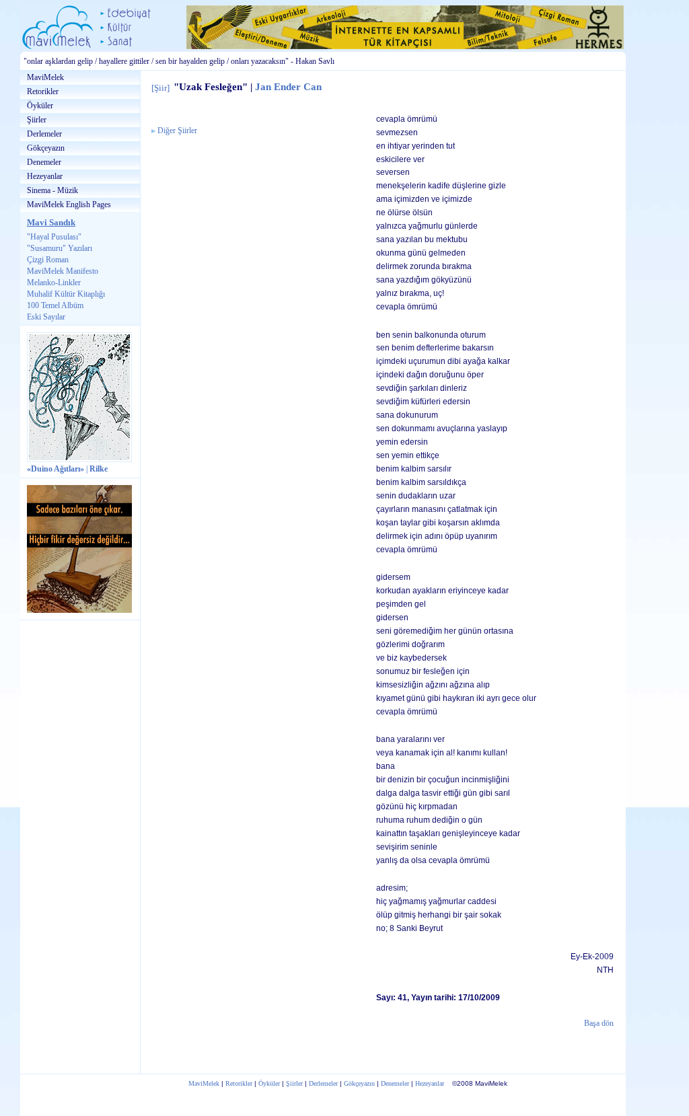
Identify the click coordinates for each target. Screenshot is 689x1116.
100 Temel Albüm (55, 305)
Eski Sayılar (46, 317)
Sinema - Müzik (52, 190)
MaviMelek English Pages (69, 204)
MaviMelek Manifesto (62, 271)
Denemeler (44, 162)
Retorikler (43, 91)
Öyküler (40, 105)
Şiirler (36, 119)
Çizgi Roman (48, 259)
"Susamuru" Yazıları (59, 248)
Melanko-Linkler (54, 282)
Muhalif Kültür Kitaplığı (66, 294)
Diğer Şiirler (177, 130)
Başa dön (599, 1023)
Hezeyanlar (45, 176)
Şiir (160, 88)
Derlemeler (44, 134)
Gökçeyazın (46, 148)
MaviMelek (45, 77)
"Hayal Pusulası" (54, 236)
